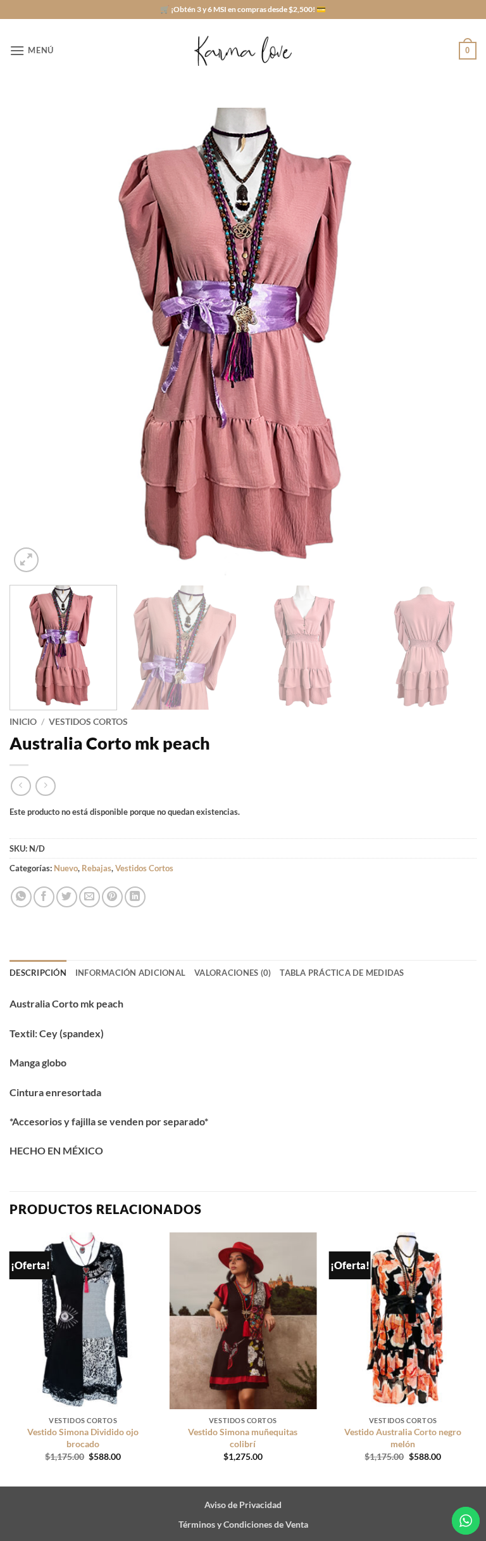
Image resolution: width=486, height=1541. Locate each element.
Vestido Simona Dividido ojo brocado (83, 1437)
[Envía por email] (89, 896)
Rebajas (96, 868)
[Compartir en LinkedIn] (135, 896)
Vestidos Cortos (88, 722)
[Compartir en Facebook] (44, 896)
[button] (31, 50)
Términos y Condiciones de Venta (243, 1524)
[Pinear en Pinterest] (112, 896)
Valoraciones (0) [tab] (232, 973)
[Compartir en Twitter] (66, 896)
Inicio (23, 722)
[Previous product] (45, 786)
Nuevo (66, 868)
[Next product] (20, 786)
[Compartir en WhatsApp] (21, 896)
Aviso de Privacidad (243, 1504)
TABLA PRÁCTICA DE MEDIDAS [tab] (342, 973)
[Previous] (34, 341)
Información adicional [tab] (130, 973)
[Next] (451, 341)
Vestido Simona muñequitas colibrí (242, 1437)
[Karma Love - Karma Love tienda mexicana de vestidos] (243, 51)
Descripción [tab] (37, 973)
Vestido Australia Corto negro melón (402, 1437)
